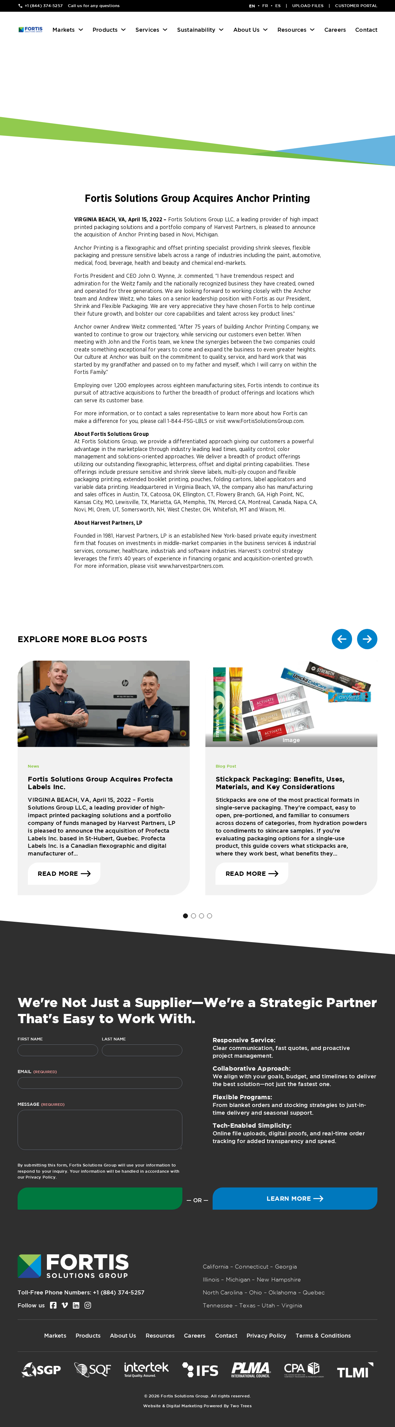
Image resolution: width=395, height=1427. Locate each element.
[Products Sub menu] (123, 29)
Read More (58, 873)
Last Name (114, 1039)
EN (252, 5)
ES (278, 5)
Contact (366, 30)
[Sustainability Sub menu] (221, 29)
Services (147, 30)
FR (265, 5)
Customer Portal (356, 5)
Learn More (289, 1198)
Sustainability (196, 30)
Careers (335, 30)
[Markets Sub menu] (81, 29)
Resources (292, 30)
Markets (63, 30)
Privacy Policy (41, 1177)
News (33, 766)
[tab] (185, 915)
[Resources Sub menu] (312, 29)
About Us (246, 30)
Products (105, 30)
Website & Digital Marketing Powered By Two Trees (197, 1406)
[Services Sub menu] (165, 29)
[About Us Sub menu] (265, 29)
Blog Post (226, 766)
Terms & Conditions (323, 1335)
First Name (30, 1039)
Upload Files (308, 5)
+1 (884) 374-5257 (118, 1292)
